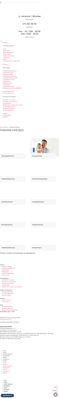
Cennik (5, 357)
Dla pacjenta (6, 355)
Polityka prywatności (5, 319)
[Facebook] (2, 344)
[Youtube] (10, 344)
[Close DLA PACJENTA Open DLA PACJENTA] (13, 93)
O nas (4, 350)
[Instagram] (6, 344)
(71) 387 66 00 (29, 24)
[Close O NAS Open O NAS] (8, 42)
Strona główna (4, 127)
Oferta (4, 352)
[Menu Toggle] (1, 41)
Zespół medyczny (8, 354)
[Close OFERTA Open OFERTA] (9, 64)
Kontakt (5, 361)
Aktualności (6, 359)
